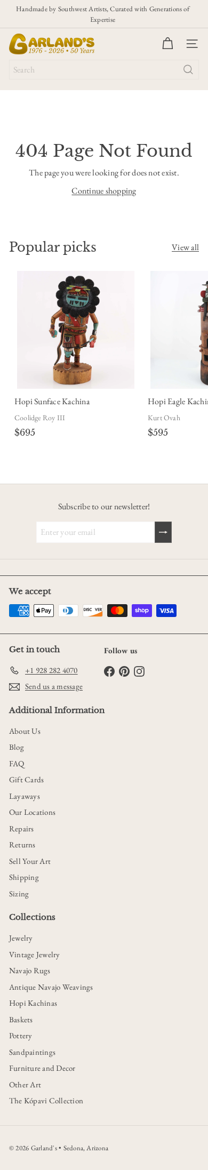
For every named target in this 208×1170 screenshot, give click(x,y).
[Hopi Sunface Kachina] (75, 357)
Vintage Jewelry (34, 954)
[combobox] (104, 69)
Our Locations (32, 812)
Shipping (24, 877)
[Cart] (167, 43)
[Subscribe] (163, 532)
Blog (16, 747)
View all (185, 247)
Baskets (21, 1019)
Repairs (21, 828)
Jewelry (21, 938)
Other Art (25, 1084)
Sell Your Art (30, 861)
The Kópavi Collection (46, 1100)
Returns (22, 844)
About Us (25, 731)
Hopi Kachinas (33, 1003)
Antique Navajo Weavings (51, 987)
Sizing (19, 893)
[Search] (188, 69)
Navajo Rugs (30, 970)
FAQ (17, 763)
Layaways (24, 796)
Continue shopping (103, 190)
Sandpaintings (32, 1052)
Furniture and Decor (42, 1068)
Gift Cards (26, 779)
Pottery (21, 1035)
